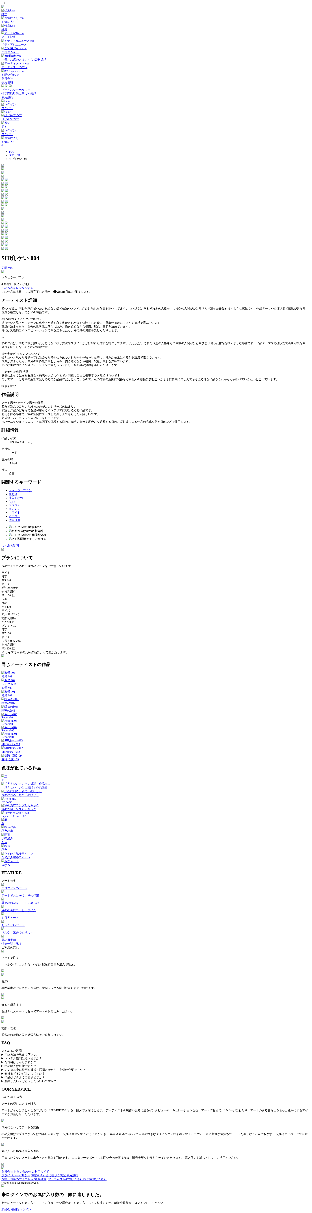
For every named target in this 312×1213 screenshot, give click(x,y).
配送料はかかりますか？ (20, 1062)
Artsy (12, 501)
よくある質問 (10, 545)
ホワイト (14, 512)
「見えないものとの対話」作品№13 (24, 787)
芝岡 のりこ (9, 267)
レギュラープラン (20, 490)
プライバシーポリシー (15, 89)
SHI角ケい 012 (10, 751)
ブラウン (14, 504)
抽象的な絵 (16, 497)
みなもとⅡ (8, 865)
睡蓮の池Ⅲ (8, 710)
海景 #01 (6, 695)
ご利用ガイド (40, 1171)
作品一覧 (14, 155)
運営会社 (7, 78)
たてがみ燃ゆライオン (15, 857)
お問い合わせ (22, 1171)
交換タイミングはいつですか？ (25, 1073)
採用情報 (7, 82)
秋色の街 (7, 830)
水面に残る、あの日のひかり (20, 795)
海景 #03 (6, 676)
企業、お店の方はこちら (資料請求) (24, 1179)
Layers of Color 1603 (13, 816)
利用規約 (7, 97)
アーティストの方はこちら (65, 1179)
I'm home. (7, 801)
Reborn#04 (7, 717)
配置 (4, 842)
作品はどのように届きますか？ (25, 1077)
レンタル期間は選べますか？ (23, 1058)
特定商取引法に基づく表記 (18, 93)
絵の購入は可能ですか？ (20, 1065)
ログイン (25, 1209)
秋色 (4, 849)
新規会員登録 (10, 1209)
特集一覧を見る (11, 943)
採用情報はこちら (95, 1179)
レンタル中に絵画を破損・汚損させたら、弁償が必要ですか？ (45, 1069)
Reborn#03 (7, 723)
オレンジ (14, 508)
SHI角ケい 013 (10, 744)
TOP (11, 151)
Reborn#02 (7, 730)
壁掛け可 (14, 520)
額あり (13, 494)
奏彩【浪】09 (10, 759)
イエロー (14, 516)
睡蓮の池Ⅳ (8, 703)
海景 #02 (6, 687)
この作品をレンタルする (17, 287)
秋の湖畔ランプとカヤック (18, 809)
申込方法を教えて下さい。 (22, 1054)
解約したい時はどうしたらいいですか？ (31, 1081)
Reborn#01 (7, 736)
